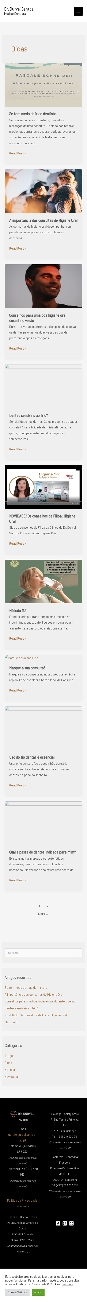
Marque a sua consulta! (27, 667)
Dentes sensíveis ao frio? (28, 415)
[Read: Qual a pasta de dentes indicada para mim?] (43, 823)
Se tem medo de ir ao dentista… (34, 113)
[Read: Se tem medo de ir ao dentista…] (43, 84)
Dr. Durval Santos (18, 8)
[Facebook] (58, 1223)
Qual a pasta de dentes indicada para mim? (42, 852)
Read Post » (17, 152)
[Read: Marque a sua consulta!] (21, 657)
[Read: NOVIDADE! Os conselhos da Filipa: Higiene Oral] (43, 486)
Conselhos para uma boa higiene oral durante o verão (40, 1001)
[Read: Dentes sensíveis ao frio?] (43, 386)
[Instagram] (64, 1223)
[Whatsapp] (71, 1223)
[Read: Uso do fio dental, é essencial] (43, 728)
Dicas (8, 1062)
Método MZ (17, 610)
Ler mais (67, 1284)
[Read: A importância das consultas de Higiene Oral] (43, 191)
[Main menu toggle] (78, 11)
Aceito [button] (38, 1292)
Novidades (12, 1076)
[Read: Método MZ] (43, 581)
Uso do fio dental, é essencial (31, 757)
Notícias (10, 1069)
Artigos (9, 1056)
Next (43, 914)
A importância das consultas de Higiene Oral (43, 220)
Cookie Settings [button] (17, 1292)
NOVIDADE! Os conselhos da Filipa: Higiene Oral (36, 1015)
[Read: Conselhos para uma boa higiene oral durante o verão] (43, 286)
